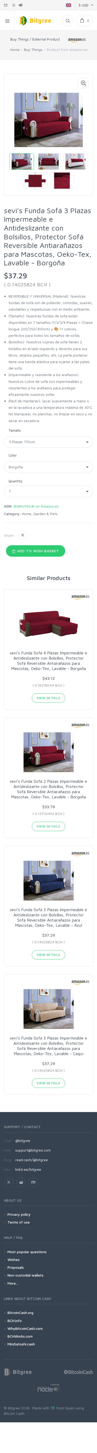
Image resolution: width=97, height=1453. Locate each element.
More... (13, 1283)
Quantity (15, 481)
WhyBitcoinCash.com (25, 1328)
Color (13, 455)
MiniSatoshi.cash (21, 1344)
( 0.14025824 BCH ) (27, 284)
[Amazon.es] (77, 40)
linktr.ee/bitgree (28, 1169)
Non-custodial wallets (25, 1275)
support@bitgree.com (33, 1150)
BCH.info (15, 1320)
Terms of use (19, 1222)
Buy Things (33, 49)
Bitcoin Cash (14, 1413)
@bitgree (22, 1140)
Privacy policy (19, 1214)
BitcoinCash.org (20, 1312)
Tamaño (15, 430)
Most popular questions (27, 1252)
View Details (48, 698)
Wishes (14, 1259)
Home (15, 49)
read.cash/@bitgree (31, 1160)
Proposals (16, 1267)
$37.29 (15, 275)
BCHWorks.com (20, 1336)
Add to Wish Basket (37, 551)
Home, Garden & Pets (39, 513)
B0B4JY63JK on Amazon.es (36, 506)
